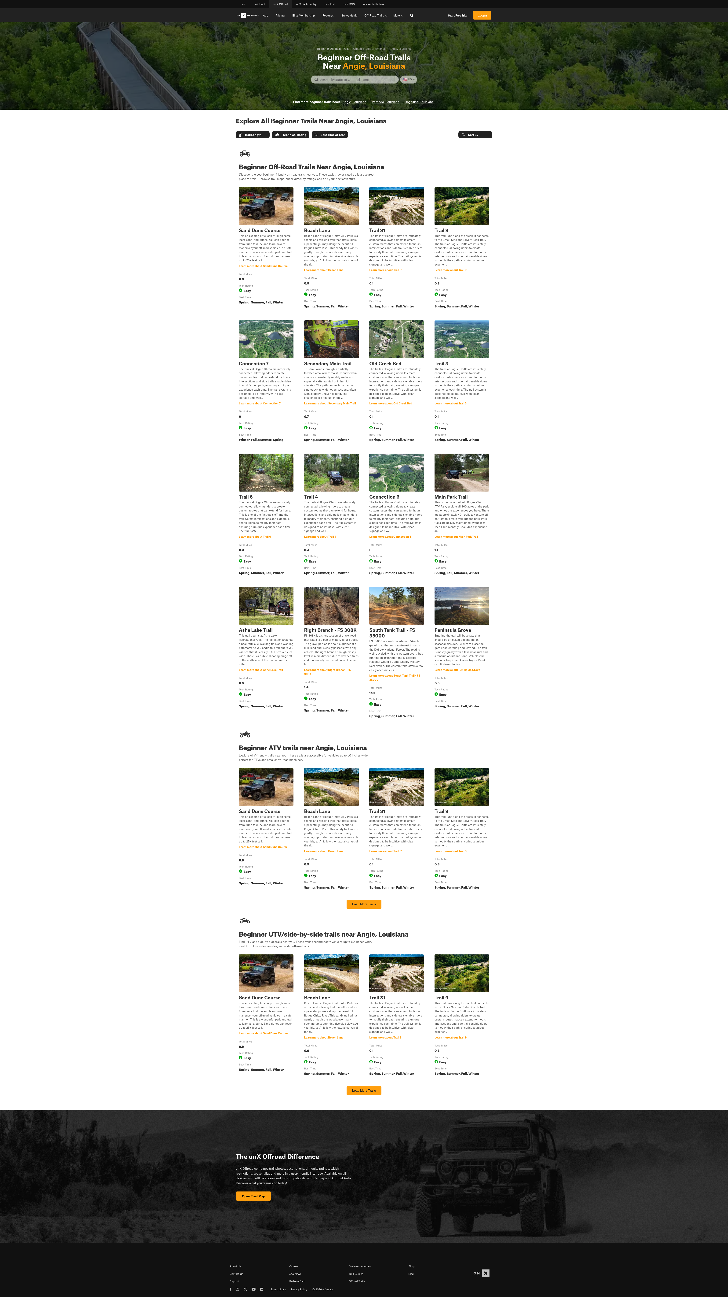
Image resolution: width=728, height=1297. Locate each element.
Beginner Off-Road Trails (333, 48)
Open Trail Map (253, 1196)
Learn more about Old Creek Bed (396, 381)
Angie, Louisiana (354, 102)
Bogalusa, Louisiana (419, 102)
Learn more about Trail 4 (331, 515)
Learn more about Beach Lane (331, 248)
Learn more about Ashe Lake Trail (266, 653)
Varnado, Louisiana (385, 102)
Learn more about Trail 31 (396, 248)
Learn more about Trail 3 (461, 381)
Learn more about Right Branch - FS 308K (331, 653)
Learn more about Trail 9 (461, 248)
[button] (253, 134)
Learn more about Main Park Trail (461, 515)
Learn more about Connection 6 (396, 515)
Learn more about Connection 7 (266, 381)
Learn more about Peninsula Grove (461, 653)
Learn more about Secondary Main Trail (331, 381)
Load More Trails (364, 904)
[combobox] (357, 79)
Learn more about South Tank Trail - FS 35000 (396, 653)
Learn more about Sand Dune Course (266, 248)
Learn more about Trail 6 (266, 515)
